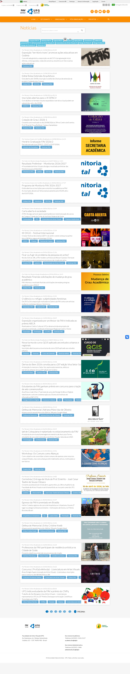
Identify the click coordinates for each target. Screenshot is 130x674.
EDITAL (36, 84)
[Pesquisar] (82, 30)
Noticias (36, 353)
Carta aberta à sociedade (34, 211)
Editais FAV (27, 201)
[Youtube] (100, 11)
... (70, 612)
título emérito (36, 492)
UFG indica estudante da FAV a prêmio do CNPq (45, 591)
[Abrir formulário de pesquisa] (108, 19)
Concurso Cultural (49, 400)
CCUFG (47, 331)
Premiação (37, 331)
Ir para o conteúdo (7, 5)
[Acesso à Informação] (45, 5)
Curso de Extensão (49, 353)
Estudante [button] (45, 19)
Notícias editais (64, 353)
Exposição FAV (28, 307)
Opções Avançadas (78, 32)
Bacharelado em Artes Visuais (54, 263)
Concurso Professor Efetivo (32, 577)
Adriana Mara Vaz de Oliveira (50, 415)
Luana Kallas (54, 516)
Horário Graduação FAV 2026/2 (37, 141)
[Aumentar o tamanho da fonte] (104, 5)
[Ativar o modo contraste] (109, 5)
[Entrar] (1, 1)
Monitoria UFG (28, 172)
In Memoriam (40, 440)
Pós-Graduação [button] (76, 19)
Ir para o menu (20, 5)
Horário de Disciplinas (30, 147)
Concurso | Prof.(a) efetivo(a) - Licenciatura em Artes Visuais (51, 569)
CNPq (43, 602)
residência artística (58, 556)
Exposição (26, 331)
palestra (37, 263)
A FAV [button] (33, 19)
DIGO (25, 241)
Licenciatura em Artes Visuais (51, 219)
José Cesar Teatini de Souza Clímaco (57, 492)
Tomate (51, 602)
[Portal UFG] (33, 14)
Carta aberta (27, 219)
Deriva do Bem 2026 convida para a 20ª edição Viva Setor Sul (51, 364)
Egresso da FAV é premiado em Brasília (40, 502)
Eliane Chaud (44, 556)
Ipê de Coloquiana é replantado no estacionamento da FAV (50, 431)
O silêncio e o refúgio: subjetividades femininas (44, 298)
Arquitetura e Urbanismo (31, 516)
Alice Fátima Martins (30, 602)
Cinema (33, 241)
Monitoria (38, 201)
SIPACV (26, 106)
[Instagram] (96, 11)
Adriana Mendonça (29, 556)
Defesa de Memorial (30, 415)
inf (60, 400)
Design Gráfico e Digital (31, 400)
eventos (25, 492)
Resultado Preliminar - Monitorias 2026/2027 (44, 163)
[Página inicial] (23, 13)
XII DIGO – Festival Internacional (38, 233)
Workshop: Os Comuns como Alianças (40, 453)
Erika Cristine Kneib (29, 531)
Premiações (68, 400)
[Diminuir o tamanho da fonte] (106, 5)
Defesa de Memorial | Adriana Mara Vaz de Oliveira (46, 409)
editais (39, 172)
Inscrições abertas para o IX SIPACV (39, 97)
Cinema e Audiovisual (72, 219)
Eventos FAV (27, 128)
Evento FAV (27, 263)
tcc (45, 516)
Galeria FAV (41, 307)
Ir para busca (33, 5)
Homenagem (27, 440)
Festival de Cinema (46, 241)
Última (75, 611)
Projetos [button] (92, 19)
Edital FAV (26, 84)
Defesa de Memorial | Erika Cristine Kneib (42, 525)
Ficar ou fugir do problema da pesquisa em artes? (45, 254)
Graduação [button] (60, 19)
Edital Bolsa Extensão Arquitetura (38, 75)
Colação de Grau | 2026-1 (34, 119)
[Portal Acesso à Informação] (102, 628)
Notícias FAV (27, 66)
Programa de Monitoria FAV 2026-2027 (41, 185)
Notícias (26, 353)
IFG (37, 219)
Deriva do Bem (28, 372)
